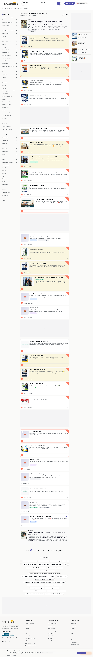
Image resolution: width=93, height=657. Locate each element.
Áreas (72, 633)
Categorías (73, 631)
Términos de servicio (29, 631)
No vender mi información (30, 645)
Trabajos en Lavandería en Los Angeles (56, 590)
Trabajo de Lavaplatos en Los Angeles (34, 593)
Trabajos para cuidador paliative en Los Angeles (34, 590)
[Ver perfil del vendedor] (22, 95)
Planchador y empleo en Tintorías (53, 585)
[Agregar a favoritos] (67, 46)
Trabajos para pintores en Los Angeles (54, 593)
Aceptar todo (81, 653)
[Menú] (2, 3)
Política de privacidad (30, 638)
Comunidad (74, 623)
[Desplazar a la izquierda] (21, 561)
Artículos (73, 628)
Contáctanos (74, 642)
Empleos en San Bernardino (29, 561)
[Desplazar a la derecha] (68, 561)
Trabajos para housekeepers (36, 588)
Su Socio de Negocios (53, 631)
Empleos (19, 8)
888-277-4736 (7, 631)
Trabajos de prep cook (62, 576)
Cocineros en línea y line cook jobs (36, 585)
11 (56, 550)
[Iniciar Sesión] (90, 3)
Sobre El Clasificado (29, 623)
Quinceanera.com (52, 626)
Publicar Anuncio (70, 3)
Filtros (66, 14)
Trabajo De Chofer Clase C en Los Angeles (44, 570)
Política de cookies (29, 640)
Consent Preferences (76, 644)
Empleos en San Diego (55, 561)
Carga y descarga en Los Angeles (29, 576)
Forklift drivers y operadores (52, 588)
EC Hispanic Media (52, 623)
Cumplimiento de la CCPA (30, 643)
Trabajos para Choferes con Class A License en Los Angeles (37, 582)
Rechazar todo (72, 653)
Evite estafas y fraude (30, 635)
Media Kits (27, 626)
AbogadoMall (51, 635)
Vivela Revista (51, 640)
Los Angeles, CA (9, 8)
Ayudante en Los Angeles (59, 582)
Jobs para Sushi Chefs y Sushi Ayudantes (36, 567)
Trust (26, 633)
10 (53, 550)
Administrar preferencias (60, 653)
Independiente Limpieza (43, 564)
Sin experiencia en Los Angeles (55, 567)
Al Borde (50, 638)
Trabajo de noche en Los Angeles (47, 576)
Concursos (73, 626)
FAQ (72, 639)
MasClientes (51, 633)
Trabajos (27, 628)
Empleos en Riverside (43, 561)
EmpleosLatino (51, 628)
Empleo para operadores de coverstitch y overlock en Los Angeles (44, 573)
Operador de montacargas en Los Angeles (44, 579)
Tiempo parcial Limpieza (56, 564)
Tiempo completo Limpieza (29, 564)
